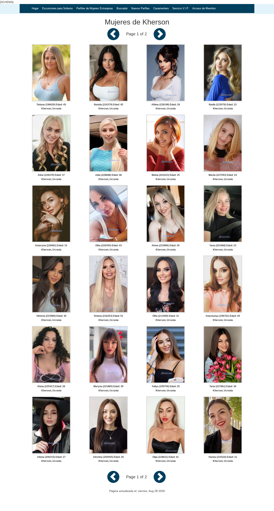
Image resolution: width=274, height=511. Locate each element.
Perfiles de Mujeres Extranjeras (94, 8)
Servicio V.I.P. (180, 8)
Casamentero (161, 8)
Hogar (35, 8)
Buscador (122, 8)
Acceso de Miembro (204, 8)
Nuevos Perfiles (140, 8)
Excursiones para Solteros (57, 8)
